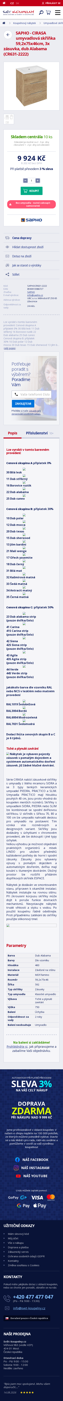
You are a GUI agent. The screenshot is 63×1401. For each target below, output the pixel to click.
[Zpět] (8, 34)
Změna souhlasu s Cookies (23, 1265)
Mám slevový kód (18, 1233)
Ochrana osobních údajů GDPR (26, 1256)
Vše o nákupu (16, 1242)
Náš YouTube (35, 1176)
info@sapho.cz (35, 295)
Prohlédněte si (17, 1046)
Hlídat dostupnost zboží (27, 247)
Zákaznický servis (18, 1251)
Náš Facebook (35, 1159)
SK (17, 3)
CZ (12, 3)
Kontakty (13, 1260)
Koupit (34, 191)
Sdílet (15, 274)
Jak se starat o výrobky (26, 265)
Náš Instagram (35, 1167)
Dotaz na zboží (21, 256)
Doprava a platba (18, 1247)
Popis (12, 433)
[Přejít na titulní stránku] (18, 12)
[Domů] (5, 3)
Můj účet (13, 1238)
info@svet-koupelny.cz (29, 1308)
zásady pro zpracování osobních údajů (26, 412)
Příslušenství (40, 433)
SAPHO (31, 292)
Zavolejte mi (23, 403)
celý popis (9, 348)
